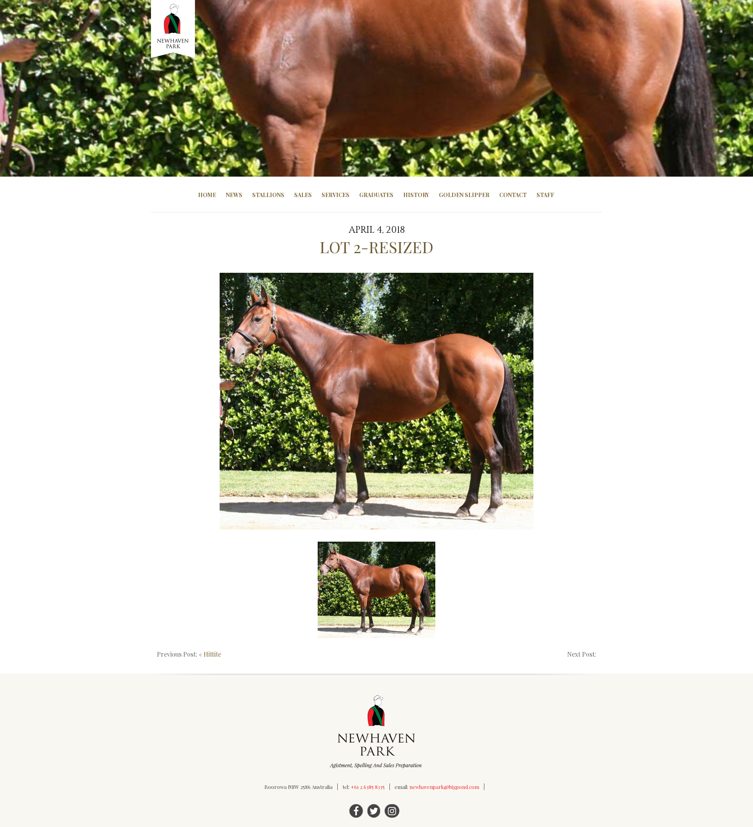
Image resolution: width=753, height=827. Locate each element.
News (234, 195)
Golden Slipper (464, 195)
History (416, 195)
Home (207, 195)
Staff (545, 195)
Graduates (376, 195)
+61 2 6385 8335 (368, 786)
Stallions (268, 195)
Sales (303, 195)
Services (335, 195)
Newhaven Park (173, 29)
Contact (513, 195)
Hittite (212, 654)
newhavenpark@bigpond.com (444, 786)
